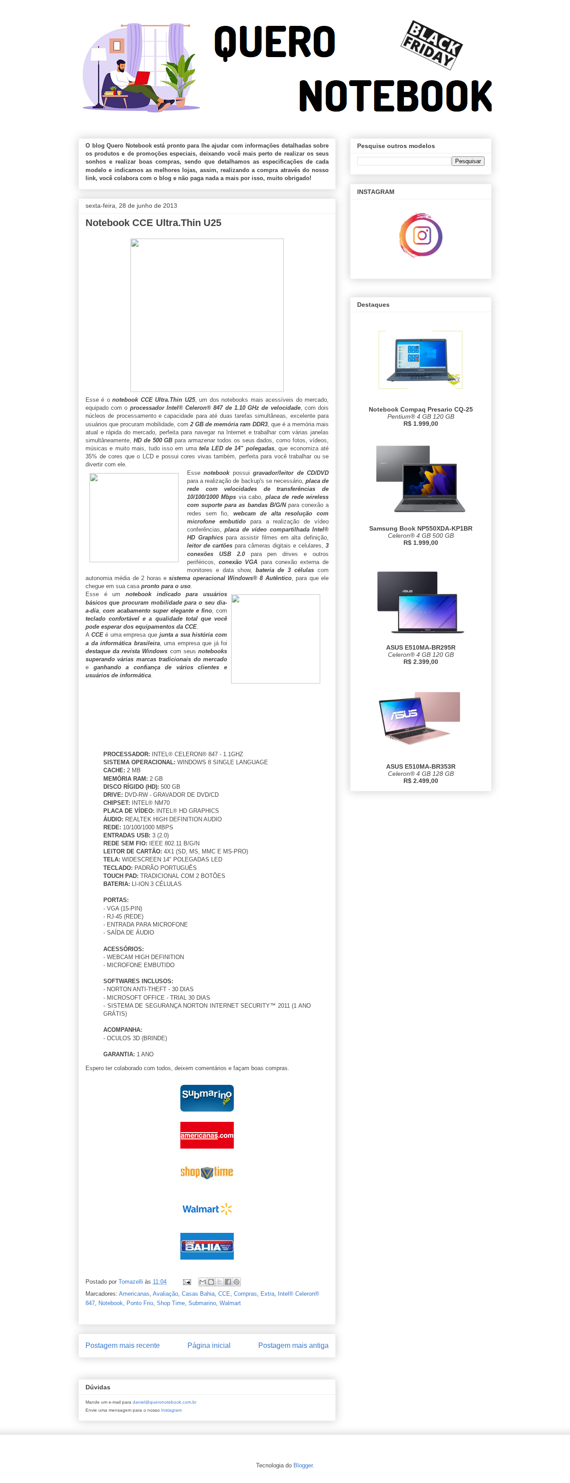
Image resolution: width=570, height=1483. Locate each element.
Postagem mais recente (123, 1345)
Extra (267, 1293)
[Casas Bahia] (207, 1261)
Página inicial (209, 1345)
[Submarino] (207, 1113)
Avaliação (165, 1293)
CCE (224, 1293)
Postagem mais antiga (293, 1345)
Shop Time (171, 1303)
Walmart (230, 1303)
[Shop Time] (207, 1187)
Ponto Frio (139, 1303)
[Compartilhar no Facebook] (228, 1281)
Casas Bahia (198, 1293)
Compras (245, 1293)
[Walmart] (207, 1224)
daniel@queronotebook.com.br (164, 1402)
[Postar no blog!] (211, 1281)
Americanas (134, 1293)
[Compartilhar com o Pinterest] (236, 1281)
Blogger (303, 1465)
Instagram (171, 1410)
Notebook (110, 1303)
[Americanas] (207, 1150)
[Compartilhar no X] (219, 1281)
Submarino (202, 1303)
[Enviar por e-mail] (202, 1281)
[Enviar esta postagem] (186, 1281)
